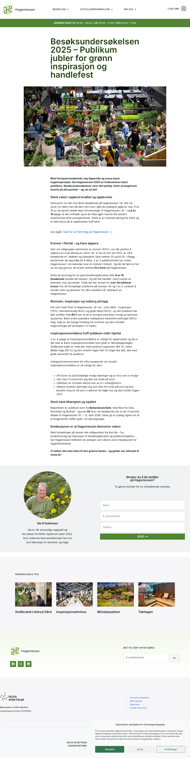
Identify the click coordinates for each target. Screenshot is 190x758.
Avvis (140, 749)
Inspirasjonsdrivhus (71, 612)
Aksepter (110, 749)
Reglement (135, 704)
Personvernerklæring (139, 697)
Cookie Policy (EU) (138, 708)
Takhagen (145, 612)
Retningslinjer (136, 701)
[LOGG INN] (183, 8)
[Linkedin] (28, 664)
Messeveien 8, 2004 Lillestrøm (14, 707)
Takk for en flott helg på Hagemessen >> (88, 231)
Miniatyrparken (108, 612)
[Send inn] (174, 658)
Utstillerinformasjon (95, 9)
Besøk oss (59, 9)
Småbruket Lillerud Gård (33, 612)
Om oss (128, 9)
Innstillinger (171, 749)
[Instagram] (21, 664)
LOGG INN (173, 8)
